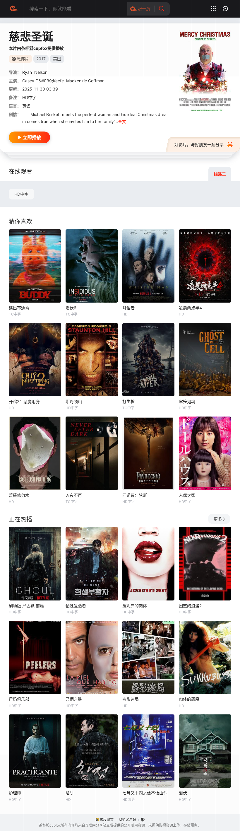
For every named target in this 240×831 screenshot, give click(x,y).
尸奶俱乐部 (19, 699)
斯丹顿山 (74, 401)
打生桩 (128, 401)
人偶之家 (187, 495)
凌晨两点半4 (190, 307)
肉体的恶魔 (189, 699)
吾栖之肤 (74, 699)
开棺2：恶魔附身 (24, 401)
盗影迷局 (130, 699)
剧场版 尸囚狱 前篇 (26, 605)
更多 (218, 518)
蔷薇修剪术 (19, 495)
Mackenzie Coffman (85, 80)
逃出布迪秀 (19, 307)
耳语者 (128, 307)
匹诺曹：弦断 (134, 495)
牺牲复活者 (76, 605)
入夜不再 (74, 495)
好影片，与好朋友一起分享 (199, 144)
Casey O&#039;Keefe (43, 80)
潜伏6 (71, 307)
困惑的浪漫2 (190, 605)
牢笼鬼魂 (187, 401)
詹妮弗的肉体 (134, 605)
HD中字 (21, 194)
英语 (26, 105)
